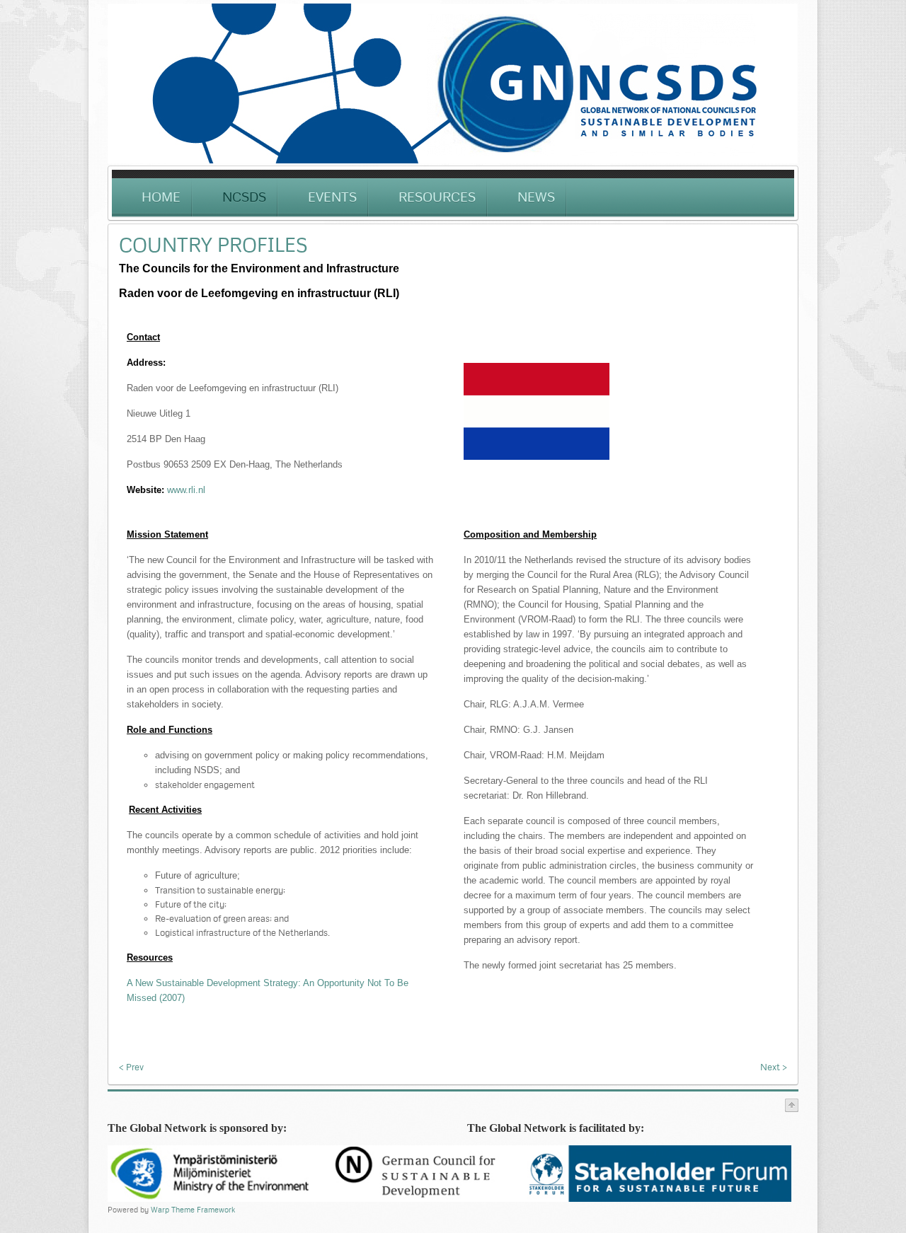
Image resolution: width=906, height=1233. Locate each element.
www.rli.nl (186, 490)
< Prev (131, 1066)
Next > (773, 1066)
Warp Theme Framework (193, 1210)
